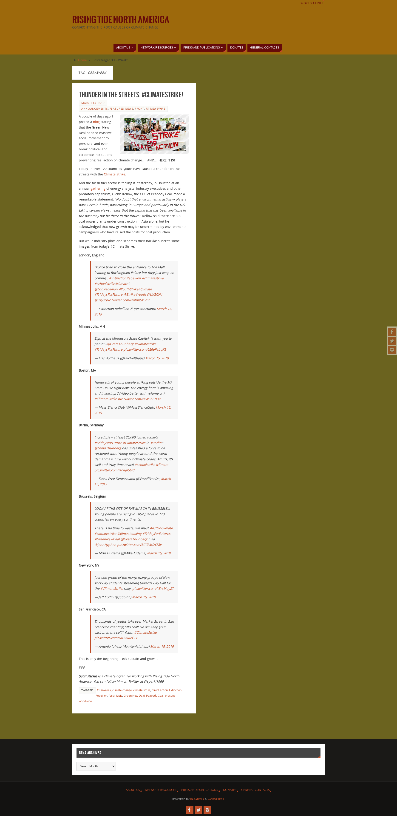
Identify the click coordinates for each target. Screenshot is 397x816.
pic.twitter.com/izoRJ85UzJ (114, 470)
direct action (160, 690)
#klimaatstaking (129, 533)
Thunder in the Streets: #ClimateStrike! (131, 94)
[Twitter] (392, 341)
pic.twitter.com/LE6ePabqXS (144, 349)
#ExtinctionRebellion (125, 278)
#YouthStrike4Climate (135, 289)
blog (96, 122)
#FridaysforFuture (108, 443)
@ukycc (100, 300)
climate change (122, 690)
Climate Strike (114, 174)
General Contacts (255, 790)
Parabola (197, 799)
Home (82, 60)
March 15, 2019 (93, 103)
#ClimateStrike (105, 399)
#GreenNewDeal (107, 539)
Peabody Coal (155, 695)
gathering (98, 188)
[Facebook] (392, 332)
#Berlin (156, 443)
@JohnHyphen (105, 544)
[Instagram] (392, 350)
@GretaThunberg (120, 344)
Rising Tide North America (120, 19)
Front (139, 108)
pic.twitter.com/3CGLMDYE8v (139, 544)
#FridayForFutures (156, 533)
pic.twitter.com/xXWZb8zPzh (139, 399)
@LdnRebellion (106, 289)
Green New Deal (134, 695)
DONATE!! (229, 790)
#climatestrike (153, 278)
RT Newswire (155, 108)
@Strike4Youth (134, 294)
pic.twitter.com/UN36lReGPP (116, 638)
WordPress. (216, 799)
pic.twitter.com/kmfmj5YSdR (127, 300)
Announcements (94, 108)
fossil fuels (115, 695)
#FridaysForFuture (108, 294)
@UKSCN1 (154, 294)
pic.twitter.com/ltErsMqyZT (153, 588)
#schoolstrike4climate (111, 283)
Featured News (121, 108)
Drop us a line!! (311, 3)
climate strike (141, 690)
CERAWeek (104, 690)
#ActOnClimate (161, 528)
